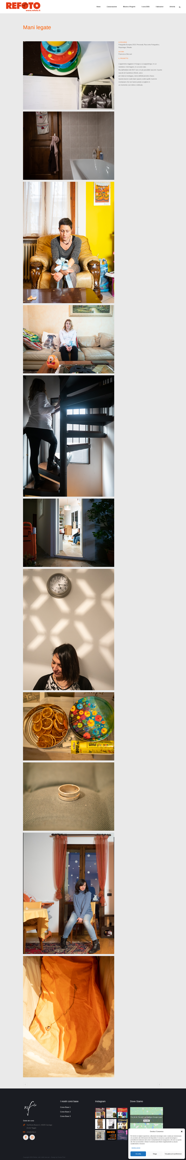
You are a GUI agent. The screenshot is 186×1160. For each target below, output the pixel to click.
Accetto (146, 1120)
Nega (155, 1154)
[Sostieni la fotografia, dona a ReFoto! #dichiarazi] (111, 1135)
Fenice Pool (61, 1157)
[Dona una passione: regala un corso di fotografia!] (122, 1135)
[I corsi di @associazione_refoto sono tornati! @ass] (122, 1113)
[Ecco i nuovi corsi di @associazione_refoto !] (100, 1113)
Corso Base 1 (65, 1107)
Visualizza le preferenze (173, 1154)
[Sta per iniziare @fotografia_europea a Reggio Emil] (111, 1124)
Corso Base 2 (65, 1112)
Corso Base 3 (65, 1116)
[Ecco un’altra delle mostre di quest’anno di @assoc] (100, 1124)
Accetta (138, 1154)
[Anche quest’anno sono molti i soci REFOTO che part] (111, 1113)
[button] (182, 1131)
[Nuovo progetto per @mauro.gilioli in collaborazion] (100, 1135)
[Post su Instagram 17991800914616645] (122, 1124)
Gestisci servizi (136, 1148)
